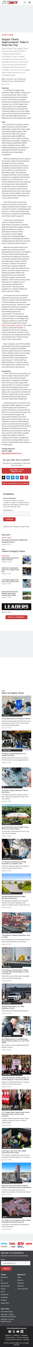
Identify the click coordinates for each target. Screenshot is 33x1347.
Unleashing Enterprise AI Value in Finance (10, 559)
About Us (8, 1335)
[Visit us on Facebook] (9, 1331)
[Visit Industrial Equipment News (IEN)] (20, 1243)
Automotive (6, 824)
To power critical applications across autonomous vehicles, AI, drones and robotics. (16, 1191)
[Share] (8, 477)
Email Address (8, 510)
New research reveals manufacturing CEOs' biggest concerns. (15, 1046)
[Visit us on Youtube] (18, 1331)
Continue (9, 519)
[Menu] (29, 2)
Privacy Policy (10, 1337)
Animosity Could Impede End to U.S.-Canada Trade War (10, 569)
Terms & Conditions (23, 1337)
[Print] (3, 477)
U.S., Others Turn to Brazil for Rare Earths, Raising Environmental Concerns (16, 1221)
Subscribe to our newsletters (16, 470)
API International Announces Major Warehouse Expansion (14, 897)
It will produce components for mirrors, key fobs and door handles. (15, 832)
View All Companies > (16, 617)
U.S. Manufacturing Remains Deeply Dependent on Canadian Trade (14, 862)
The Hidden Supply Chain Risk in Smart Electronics (10, 580)
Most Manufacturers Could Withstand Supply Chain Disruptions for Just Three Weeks (15, 1041)
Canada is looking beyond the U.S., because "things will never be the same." (15, 1083)
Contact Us (16, 1335)
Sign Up (6, 1269)
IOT (4, 787)
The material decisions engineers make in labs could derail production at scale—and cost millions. (15, 797)
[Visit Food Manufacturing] (12, 1244)
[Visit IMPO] (29, 1244)
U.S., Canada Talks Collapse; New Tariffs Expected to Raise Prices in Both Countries (16, 1114)
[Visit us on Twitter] (13, 1331)
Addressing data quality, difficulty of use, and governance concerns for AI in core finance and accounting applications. (16, 723)
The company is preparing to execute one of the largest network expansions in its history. (16, 1156)
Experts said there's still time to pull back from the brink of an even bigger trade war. (15, 759)
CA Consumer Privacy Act (14, 1339)
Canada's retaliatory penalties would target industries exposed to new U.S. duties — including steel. (15, 1120)
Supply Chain (7, 35)
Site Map (26, 1339)
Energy (5, 1217)
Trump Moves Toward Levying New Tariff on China (16, 936)
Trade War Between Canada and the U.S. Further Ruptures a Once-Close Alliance (15, 1078)
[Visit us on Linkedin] (22, 1331)
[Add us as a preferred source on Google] (26, 477)
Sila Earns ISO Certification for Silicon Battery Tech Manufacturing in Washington (16, 1186)
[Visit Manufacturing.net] (12, 1246)
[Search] (25, 2)
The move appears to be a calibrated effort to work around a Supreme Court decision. (16, 941)
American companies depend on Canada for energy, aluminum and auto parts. (15, 867)
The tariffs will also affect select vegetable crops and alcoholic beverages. (15, 977)
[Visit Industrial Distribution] (4, 1246)
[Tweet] (17, 477)
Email (2, 1259)
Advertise (25, 1335)
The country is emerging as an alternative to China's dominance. (15, 1225)
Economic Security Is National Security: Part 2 (14, 541)
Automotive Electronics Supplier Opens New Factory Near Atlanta (10, 593)
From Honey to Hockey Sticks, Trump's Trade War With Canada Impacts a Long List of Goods (15, 971)
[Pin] (22, 477)
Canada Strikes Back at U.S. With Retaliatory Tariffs (13, 1007)
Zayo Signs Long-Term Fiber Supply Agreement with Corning (14, 1152)
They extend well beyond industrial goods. (15, 1011)
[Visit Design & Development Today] (4, 1244)
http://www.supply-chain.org (12, 325)
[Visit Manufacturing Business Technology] (20, 1246)
